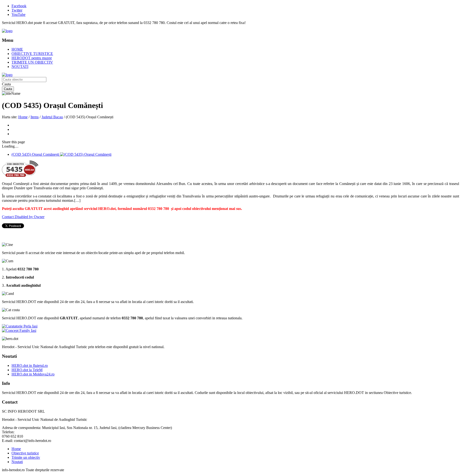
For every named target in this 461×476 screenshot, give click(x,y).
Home (23, 117)
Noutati (17, 462)
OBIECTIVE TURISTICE (32, 54)
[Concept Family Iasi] (19, 330)
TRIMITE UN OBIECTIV (32, 62)
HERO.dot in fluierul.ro (30, 365)
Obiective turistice (25, 453)
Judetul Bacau (52, 117)
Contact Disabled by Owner (23, 217)
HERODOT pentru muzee (32, 58)
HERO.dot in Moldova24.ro (33, 374)
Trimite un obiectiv (26, 457)
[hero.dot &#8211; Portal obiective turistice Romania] (7, 31)
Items (34, 117)
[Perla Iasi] (19, 326)
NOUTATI (20, 67)
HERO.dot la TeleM (27, 370)
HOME (17, 49)
